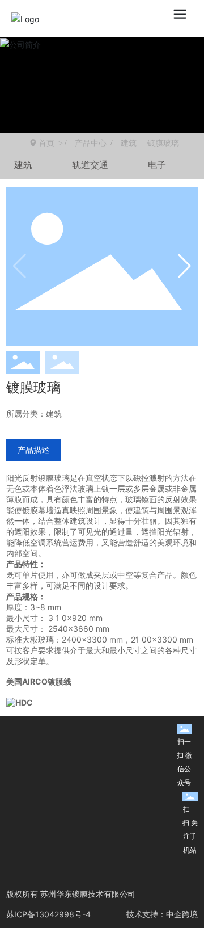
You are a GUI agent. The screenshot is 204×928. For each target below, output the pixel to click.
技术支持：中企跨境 (162, 914)
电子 (157, 164)
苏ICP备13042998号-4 (48, 914)
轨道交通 (90, 164)
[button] (184, 266)
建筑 (129, 143)
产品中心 (91, 143)
